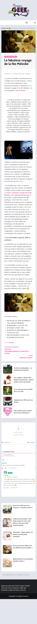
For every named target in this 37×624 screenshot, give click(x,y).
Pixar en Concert (26, 357)
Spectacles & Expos (10, 56)
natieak (15, 477)
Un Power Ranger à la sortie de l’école (16, 351)
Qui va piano (20, 90)
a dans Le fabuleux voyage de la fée (19, 193)
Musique (11, 342)
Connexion (32, 442)
